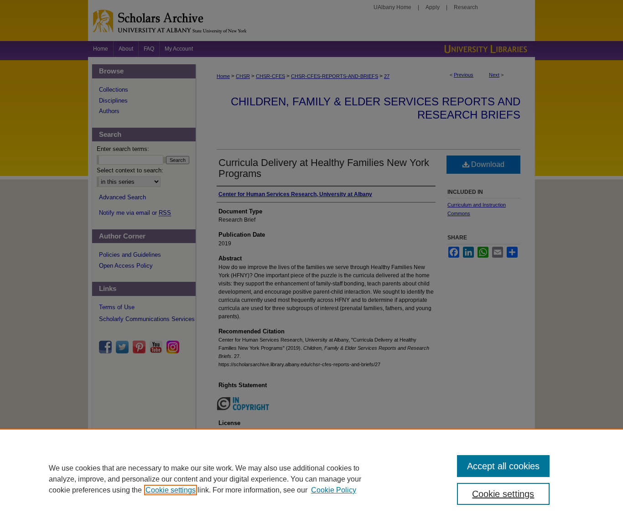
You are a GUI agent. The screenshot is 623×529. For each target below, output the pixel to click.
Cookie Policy (333, 490)
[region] (311, 479)
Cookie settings (170, 490)
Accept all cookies (503, 466)
